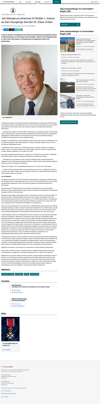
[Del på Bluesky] (16, 29)
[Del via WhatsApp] (19, 29)
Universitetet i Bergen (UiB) (20, 26)
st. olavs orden (34, 274)
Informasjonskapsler (6, 390)
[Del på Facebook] (4, 29)
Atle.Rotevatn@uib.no (17, 292)
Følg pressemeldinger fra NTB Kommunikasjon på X (14, 388)
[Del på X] (10, 29)
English (6, 396)
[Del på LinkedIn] (7, 29)
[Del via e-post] (21, 29)
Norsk (2, 396)
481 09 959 (17, 290)
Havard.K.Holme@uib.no (18, 306)
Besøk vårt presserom (69, 122)
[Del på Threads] (13, 29)
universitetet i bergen (8, 274)
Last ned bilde (7, 349)
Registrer (64, 24)
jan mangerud (19, 274)
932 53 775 (17, 304)
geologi (26, 274)
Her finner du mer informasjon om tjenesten (12, 371)
